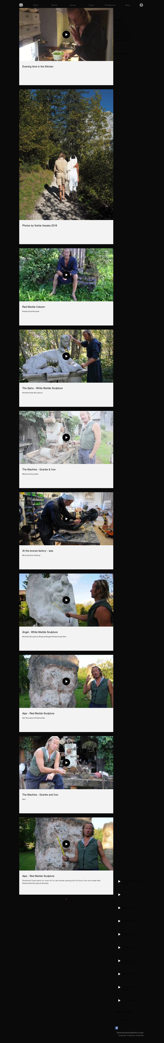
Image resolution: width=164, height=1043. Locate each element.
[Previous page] (55, 899)
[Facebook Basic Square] (116, 1027)
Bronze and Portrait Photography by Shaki (130, 1032)
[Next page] (77, 899)
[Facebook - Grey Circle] (141, 5)
